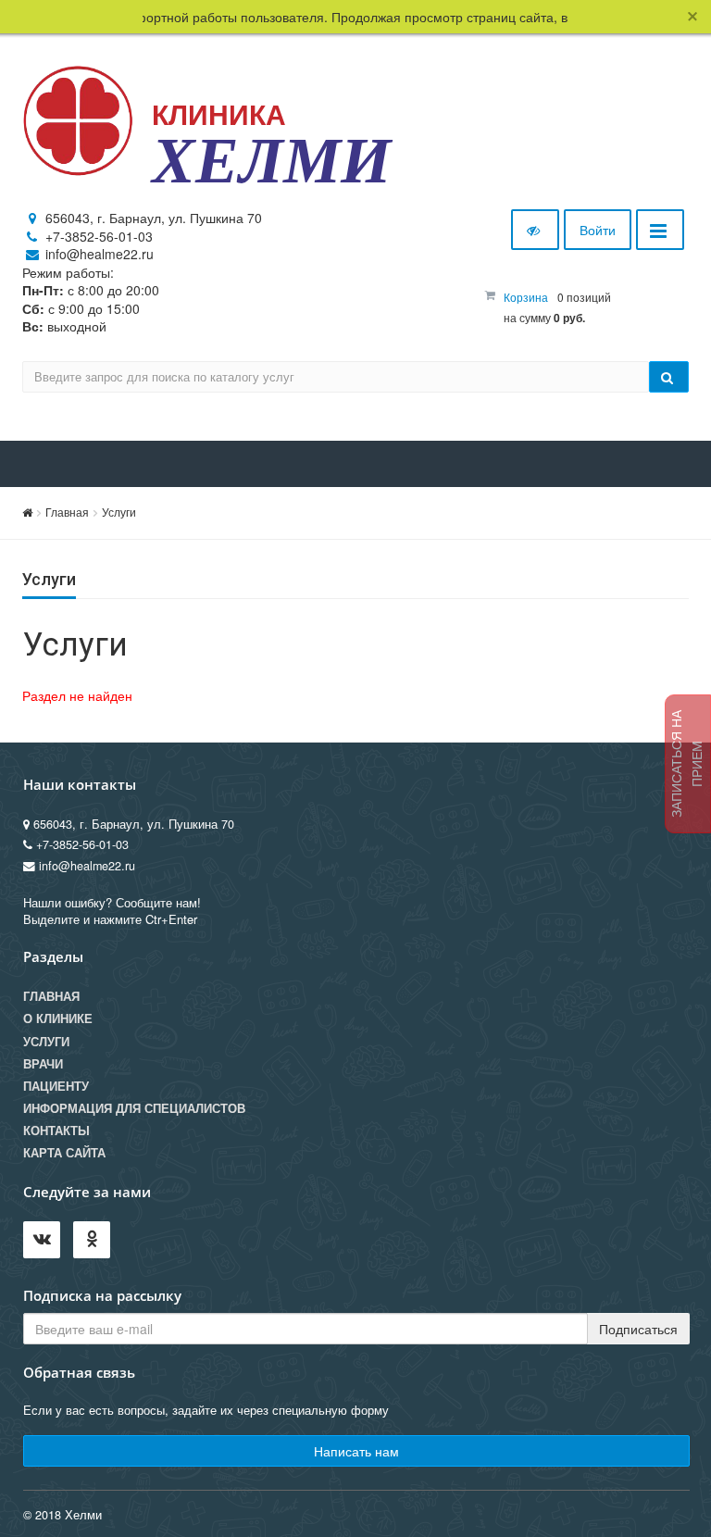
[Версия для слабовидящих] (535, 229)
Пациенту (56, 1086)
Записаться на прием (686, 764)
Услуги (119, 511)
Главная (67, 511)
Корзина (526, 297)
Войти (598, 229)
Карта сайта (64, 1152)
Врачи (43, 1064)
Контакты (56, 1130)
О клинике (58, 1018)
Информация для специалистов (134, 1108)
